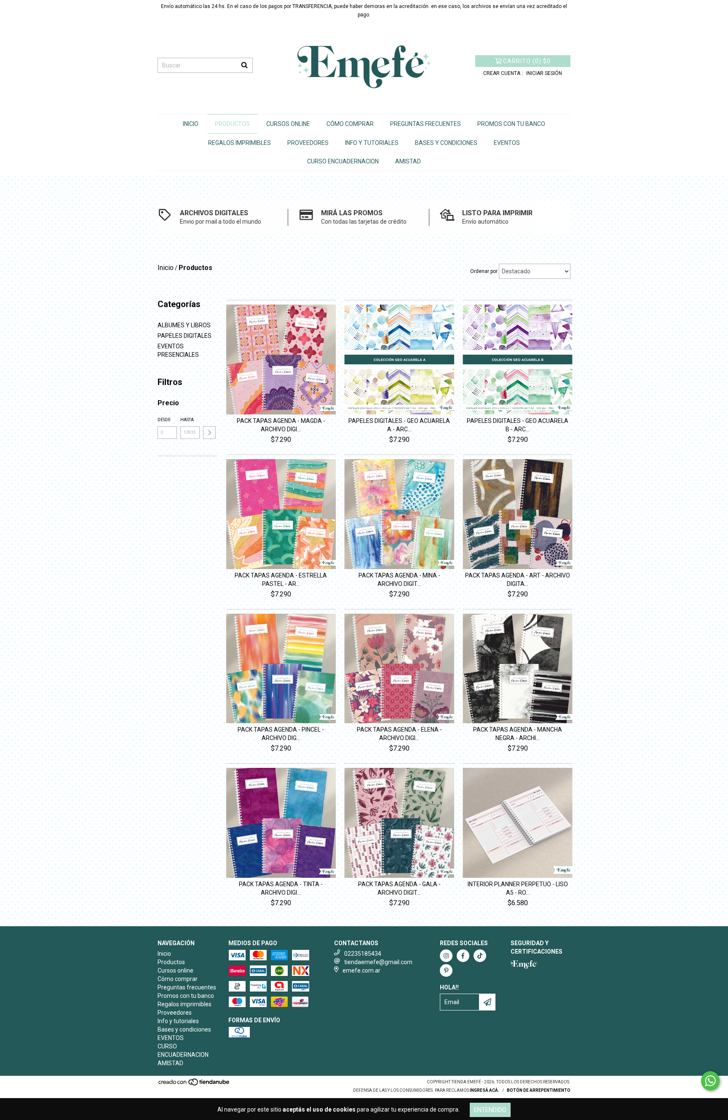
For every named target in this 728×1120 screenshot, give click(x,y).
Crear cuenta (501, 73)
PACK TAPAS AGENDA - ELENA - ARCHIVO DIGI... (399, 733)
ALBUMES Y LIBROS (184, 325)
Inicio (190, 123)
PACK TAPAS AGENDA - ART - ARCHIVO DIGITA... (517, 579)
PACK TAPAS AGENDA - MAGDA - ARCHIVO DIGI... (281, 425)
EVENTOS (507, 142)
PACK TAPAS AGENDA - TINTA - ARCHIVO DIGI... (281, 888)
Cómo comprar (350, 123)
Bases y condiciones (446, 142)
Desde (164, 419)
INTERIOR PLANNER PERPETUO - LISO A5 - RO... (518, 888)
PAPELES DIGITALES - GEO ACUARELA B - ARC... (517, 425)
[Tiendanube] (194, 1085)
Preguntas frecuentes (425, 123)
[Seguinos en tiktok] (480, 955)
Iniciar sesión (544, 73)
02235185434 (362, 953)
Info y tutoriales (372, 142)
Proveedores (308, 142)
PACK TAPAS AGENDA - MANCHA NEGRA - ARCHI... (517, 733)
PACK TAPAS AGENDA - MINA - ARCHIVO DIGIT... (399, 579)
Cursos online (288, 123)
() (527, 61)
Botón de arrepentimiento (538, 1090)
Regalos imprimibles (239, 142)
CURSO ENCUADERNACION (343, 161)
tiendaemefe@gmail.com (378, 962)
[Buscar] (244, 65)
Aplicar (209, 432)
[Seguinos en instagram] (446, 955)
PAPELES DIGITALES (184, 335)
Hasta (187, 419)
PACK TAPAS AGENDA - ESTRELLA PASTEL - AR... (281, 579)
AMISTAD (408, 161)
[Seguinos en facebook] (463, 955)
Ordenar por (484, 271)
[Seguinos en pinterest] (446, 970)
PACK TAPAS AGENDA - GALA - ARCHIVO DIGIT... (399, 888)
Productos (232, 123)
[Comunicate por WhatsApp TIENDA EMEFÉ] (710, 1081)
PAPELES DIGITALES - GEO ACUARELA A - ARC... (399, 425)
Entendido (490, 1110)
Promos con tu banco (511, 123)
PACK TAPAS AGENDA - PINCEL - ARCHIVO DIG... (281, 733)
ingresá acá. (484, 1090)
